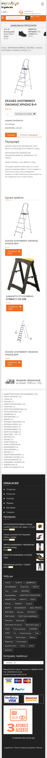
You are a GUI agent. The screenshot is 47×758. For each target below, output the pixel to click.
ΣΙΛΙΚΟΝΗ (33, 629)
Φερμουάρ (9, 641)
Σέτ (14, 633)
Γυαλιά (14, 591)
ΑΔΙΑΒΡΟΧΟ (30, 583)
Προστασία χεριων (32, 625)
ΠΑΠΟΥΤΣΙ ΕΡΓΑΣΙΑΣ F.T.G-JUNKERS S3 (34, 31)
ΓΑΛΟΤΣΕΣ (24, 587)
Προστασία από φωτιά (13, 625)
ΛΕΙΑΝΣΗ (18, 604)
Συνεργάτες (10, 512)
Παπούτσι (8, 620)
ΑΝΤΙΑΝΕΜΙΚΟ (10, 587)
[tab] (11, 135)
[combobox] (23, 662)
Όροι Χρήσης (10, 508)
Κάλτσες (8, 604)
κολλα (31, 646)
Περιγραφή (11, 135)
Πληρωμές (9, 503)
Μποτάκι (20, 612)
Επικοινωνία (10, 494)
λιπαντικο (8, 650)
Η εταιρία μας (11, 489)
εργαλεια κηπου (11, 646)
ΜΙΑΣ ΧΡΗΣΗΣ (35, 608)
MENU (5, 12)
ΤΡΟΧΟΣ (8, 637)
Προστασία (20, 620)
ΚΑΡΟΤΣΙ (23, 599)
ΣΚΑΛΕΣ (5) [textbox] (23, 663)
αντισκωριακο (21, 641)
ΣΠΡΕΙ (7, 633)
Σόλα (37, 633)
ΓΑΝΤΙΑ (35, 587)
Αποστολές (10, 498)
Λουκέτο (29, 604)
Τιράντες (32, 637)
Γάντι (7, 591)
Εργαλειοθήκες (10, 595)
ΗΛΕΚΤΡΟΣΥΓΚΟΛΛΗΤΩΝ (30, 595)
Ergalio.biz (7, 7)
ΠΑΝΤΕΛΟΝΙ (10, 616)
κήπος (22, 646)
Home (4, 47)
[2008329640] (23, 77)
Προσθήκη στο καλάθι (23, 114)
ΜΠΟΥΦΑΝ (9, 612)
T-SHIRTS (18, 583)
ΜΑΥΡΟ (8, 608)
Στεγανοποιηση (25, 633)
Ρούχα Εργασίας (19, 629)
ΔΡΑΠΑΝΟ (25, 591)
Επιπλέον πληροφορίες (29, 135)
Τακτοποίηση (20, 637)
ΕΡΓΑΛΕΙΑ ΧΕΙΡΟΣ (16, 47)
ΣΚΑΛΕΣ (30, 47)
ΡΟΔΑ (7, 629)
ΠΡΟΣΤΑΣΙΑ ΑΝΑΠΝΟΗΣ (28, 616)
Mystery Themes (35, 748)
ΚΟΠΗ (32, 599)
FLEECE (8, 583)
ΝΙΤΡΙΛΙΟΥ (31, 612)
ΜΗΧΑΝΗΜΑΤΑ (20, 608)
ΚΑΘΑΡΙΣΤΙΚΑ (10, 599)
